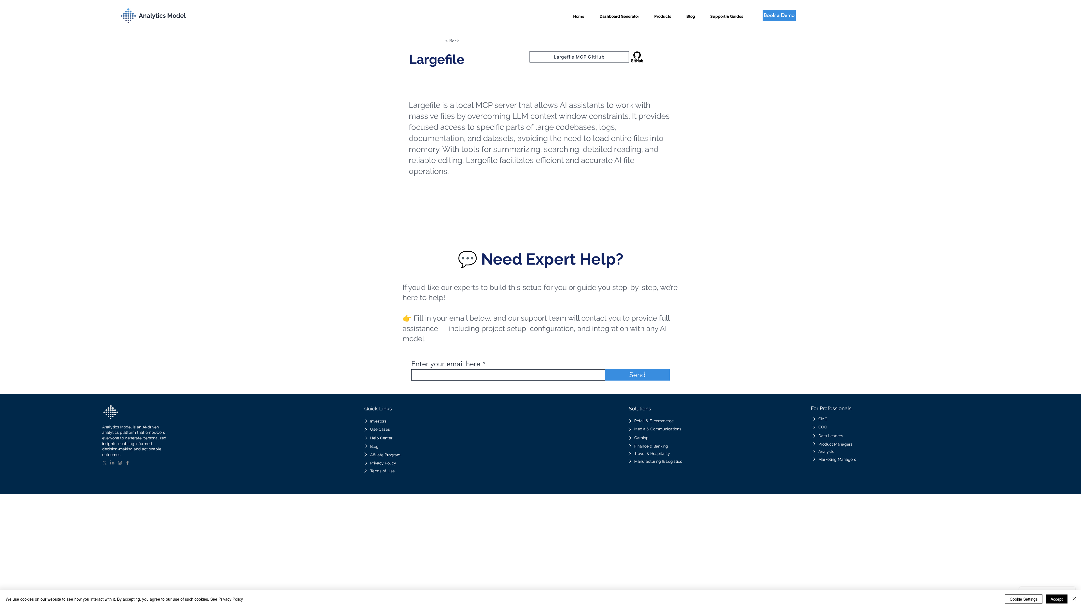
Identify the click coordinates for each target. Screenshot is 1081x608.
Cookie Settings (1024, 599)
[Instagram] (119, 462)
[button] (663, 14)
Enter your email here (445, 364)
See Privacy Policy (226, 599)
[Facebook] (127, 462)
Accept (1057, 599)
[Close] (1074, 598)
